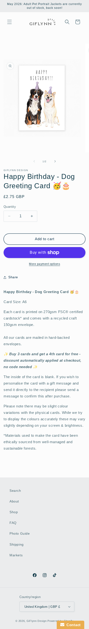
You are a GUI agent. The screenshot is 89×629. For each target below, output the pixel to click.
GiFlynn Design (37, 620)
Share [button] (13, 277)
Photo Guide (19, 533)
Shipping (16, 544)
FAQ (13, 523)
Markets (16, 555)
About (14, 501)
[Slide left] (34, 161)
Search (15, 490)
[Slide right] (55, 161)
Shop (13, 512)
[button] (9, 22)
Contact (72, 625)
